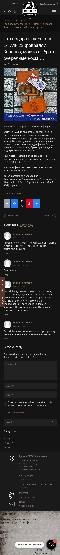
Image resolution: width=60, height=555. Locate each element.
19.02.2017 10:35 (20, 237)
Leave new (26, 224)
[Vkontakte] (4, 11)
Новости (8, 442)
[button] (56, 4)
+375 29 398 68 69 (27, 497)
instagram (9, 438)
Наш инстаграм (12, 193)
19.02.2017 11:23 (20, 286)
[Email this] (7, 203)
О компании (25, 479)
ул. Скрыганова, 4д (28, 463)
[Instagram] (15, 11)
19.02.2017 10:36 (20, 265)
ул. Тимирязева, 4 (27, 466)
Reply (6, 253)
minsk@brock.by (26, 505)
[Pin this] (29, 203)
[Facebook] (10, 11)
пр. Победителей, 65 (28, 460)
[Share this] (14, 203)
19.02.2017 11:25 (20, 326)
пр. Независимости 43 (29, 469)
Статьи (7, 447)
